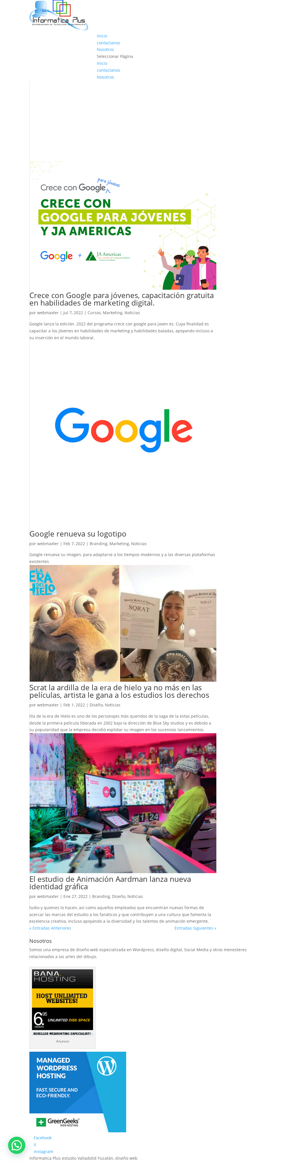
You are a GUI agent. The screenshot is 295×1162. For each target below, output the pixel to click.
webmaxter (48, 312)
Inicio (102, 36)
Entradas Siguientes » (195, 928)
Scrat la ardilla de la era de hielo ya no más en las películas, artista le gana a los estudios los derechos (119, 691)
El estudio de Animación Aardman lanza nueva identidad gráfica (110, 883)
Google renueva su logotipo (77, 533)
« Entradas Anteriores (50, 928)
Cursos (94, 312)
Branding (98, 543)
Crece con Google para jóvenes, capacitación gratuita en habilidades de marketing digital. (121, 299)
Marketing (112, 312)
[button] (16, 1145)
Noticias (132, 312)
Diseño (96, 705)
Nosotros (105, 49)
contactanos (108, 43)
